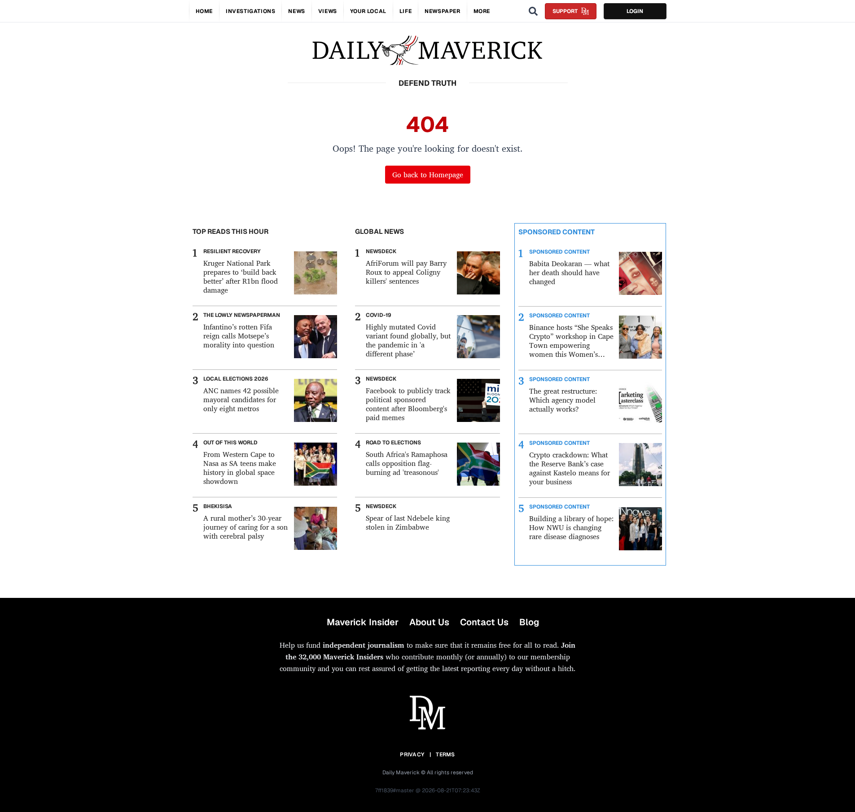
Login (635, 11)
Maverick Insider (363, 622)
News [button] (296, 11)
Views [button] (327, 11)
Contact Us (484, 622)
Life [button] (405, 11)
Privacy (412, 754)
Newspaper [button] (442, 11)
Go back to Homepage (427, 174)
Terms (445, 754)
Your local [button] (368, 11)
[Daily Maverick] (427, 50)
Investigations (250, 11)
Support (565, 11)
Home (204, 11)
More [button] (482, 11)
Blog (529, 622)
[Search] (533, 11)
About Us (429, 622)
